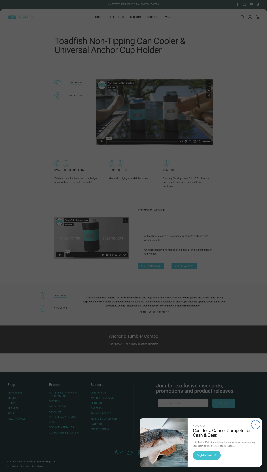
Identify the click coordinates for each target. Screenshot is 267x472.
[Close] (255, 424)
